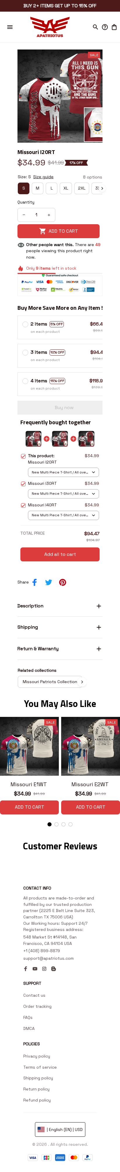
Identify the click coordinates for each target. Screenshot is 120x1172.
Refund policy (37, 1100)
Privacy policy (36, 1056)
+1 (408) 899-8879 (41, 950)
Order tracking (37, 1006)
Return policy (36, 1089)
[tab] (49, 824)
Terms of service (40, 1067)
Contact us (34, 995)
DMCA (29, 1028)
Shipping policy (38, 1078)
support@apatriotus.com (48, 958)
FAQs (28, 1017)
